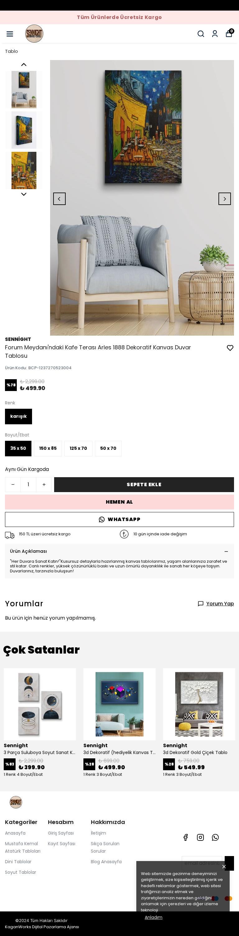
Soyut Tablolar (20, 872)
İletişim (98, 833)
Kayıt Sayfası (61, 844)
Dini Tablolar (18, 862)
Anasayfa (15, 833)
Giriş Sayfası (61, 833)
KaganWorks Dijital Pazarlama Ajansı (42, 927)
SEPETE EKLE (144, 484)
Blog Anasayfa (106, 862)
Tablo (11, 51)
